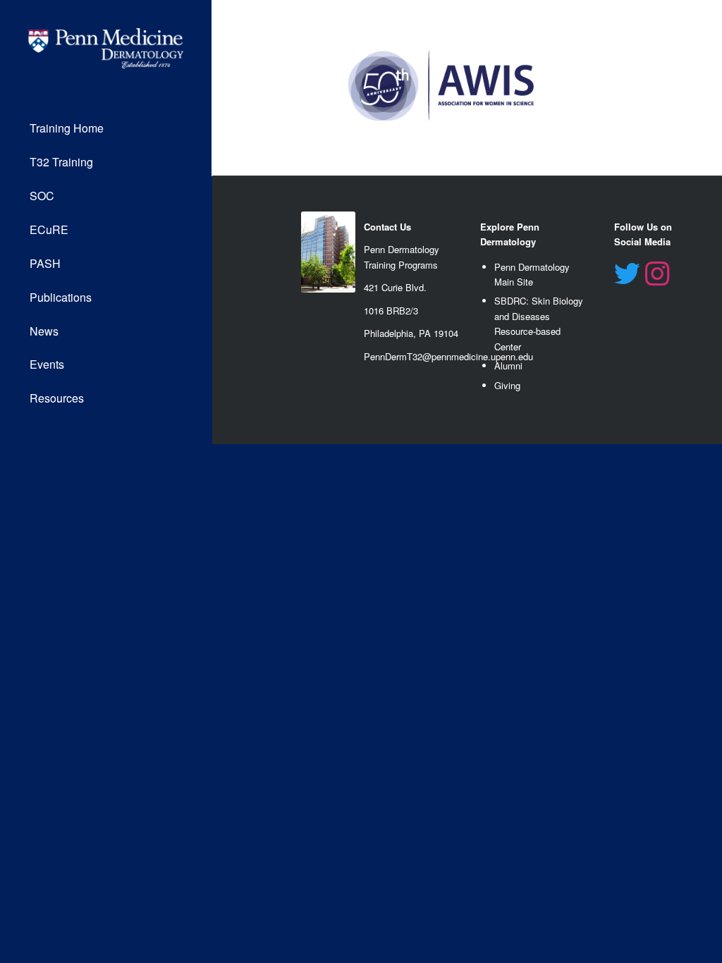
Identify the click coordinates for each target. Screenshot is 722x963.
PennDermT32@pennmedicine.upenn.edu (448, 356)
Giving (507, 385)
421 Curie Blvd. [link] (395, 287)
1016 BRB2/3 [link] (391, 310)
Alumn (507, 365)
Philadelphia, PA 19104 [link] (411, 333)
